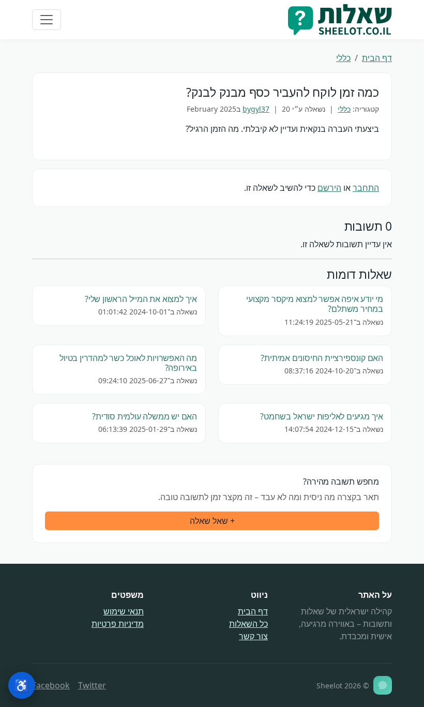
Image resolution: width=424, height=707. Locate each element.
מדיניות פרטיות (118, 623)
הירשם (329, 187)
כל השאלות (248, 623)
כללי (343, 58)
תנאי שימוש (123, 611)
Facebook (51, 685)
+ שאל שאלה (212, 521)
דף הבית (377, 58)
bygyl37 (256, 109)
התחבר (366, 187)
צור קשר (253, 636)
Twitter (92, 685)
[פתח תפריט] (46, 19)
